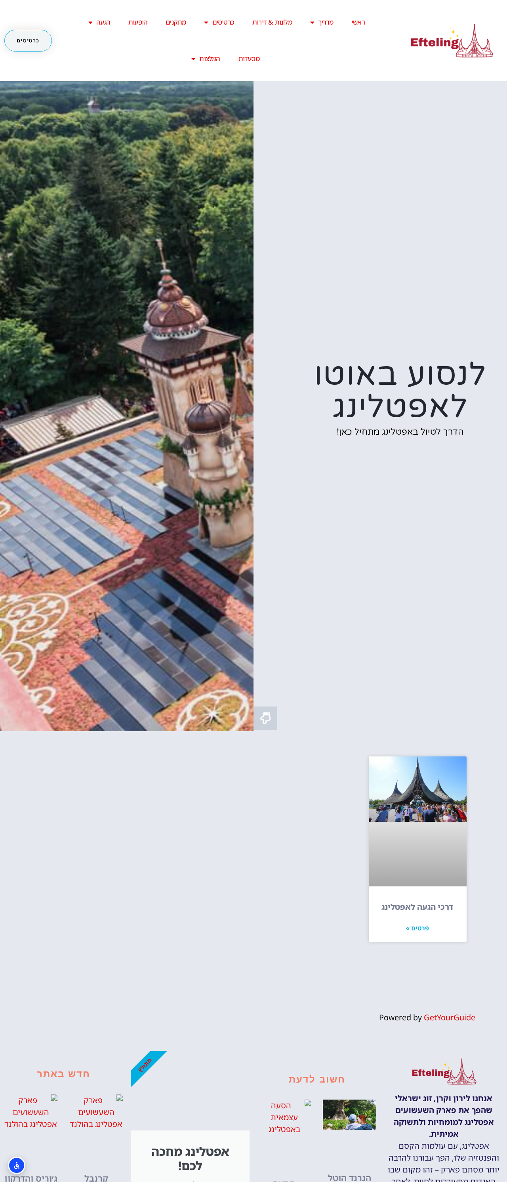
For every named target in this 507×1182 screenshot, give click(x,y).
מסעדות (248, 58)
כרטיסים (223, 22)
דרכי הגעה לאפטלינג (417, 906)
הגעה (103, 22)
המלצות (209, 58)
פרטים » (417, 928)
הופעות (137, 22)
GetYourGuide (449, 1017)
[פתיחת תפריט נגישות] (16, 1165)
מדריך (325, 22)
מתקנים (176, 22)
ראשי (358, 22)
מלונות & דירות (272, 22)
